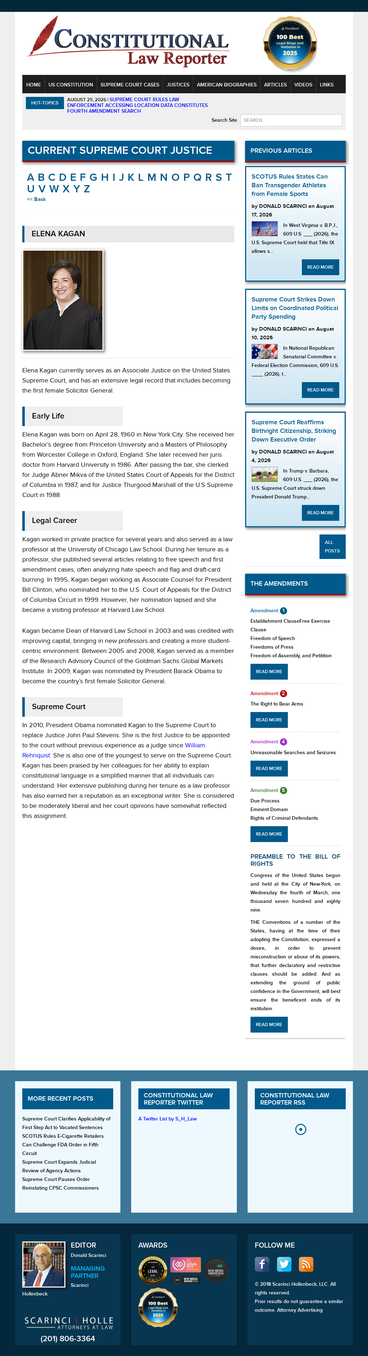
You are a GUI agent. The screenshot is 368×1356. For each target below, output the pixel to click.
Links (327, 85)
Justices (178, 85)
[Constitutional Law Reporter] (128, 44)
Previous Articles (281, 151)
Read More (320, 267)
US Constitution (71, 85)
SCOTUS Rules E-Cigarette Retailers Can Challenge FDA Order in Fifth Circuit (63, 1144)
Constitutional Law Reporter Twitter (178, 1099)
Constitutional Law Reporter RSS (294, 1099)
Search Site (224, 120)
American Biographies (227, 85)
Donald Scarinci (88, 1255)
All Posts (332, 547)
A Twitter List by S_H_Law (167, 1119)
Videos (303, 85)
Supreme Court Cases (130, 85)
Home (33, 85)
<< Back (36, 199)
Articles (275, 85)
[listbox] (300, 1149)
